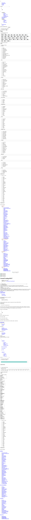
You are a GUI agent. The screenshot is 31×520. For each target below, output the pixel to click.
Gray (3, 199)
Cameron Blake (4, 500)
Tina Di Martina (6, 265)
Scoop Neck (4, 149)
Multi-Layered (4, 83)
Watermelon (4, 191)
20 (12, 36)
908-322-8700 (2, 322)
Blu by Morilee (5, 213)
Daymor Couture (6, 254)
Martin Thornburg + (6, 245)
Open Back (4, 84)
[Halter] (2, 405)
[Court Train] (2, 403)
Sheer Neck (4, 150)
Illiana (4, 257)
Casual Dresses (5, 49)
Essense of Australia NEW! (7, 208)
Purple (3, 430)
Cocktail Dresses (5, 50)
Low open (4, 93)
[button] (3, 12)
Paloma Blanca (5, 230)
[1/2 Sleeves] (2, 412)
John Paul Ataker (6, 259)
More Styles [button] (2, 514)
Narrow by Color (4, 175)
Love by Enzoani (6, 224)
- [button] (2, 252)
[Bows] (2, 395)
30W (11, 39)
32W (15, 39)
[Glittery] (1, 390)
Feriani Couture (6, 255)
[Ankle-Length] (2, 401)
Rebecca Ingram (6, 233)
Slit (3, 87)
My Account (3, 2)
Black (3, 443)
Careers (3, 349)
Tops (3, 74)
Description (3, 294)
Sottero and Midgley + (5, 496)
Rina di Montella (6, 263)
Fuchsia (4, 190)
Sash (3, 114)
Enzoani (5, 218)
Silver (3, 200)
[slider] (27, 361)
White (3, 201)
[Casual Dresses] (3, 377)
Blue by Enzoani (6, 214)
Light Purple (4, 187)
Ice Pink (4, 188)
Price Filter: (3, 29)
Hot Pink (4, 434)
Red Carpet (4, 57)
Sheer (3, 94)
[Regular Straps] (2, 416)
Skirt (3, 72)
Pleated (4, 85)
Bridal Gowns (5, 268)
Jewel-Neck (4, 144)
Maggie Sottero (5, 226)
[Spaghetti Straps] (2, 417)
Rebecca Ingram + (6, 248)
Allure (4, 209)
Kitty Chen (5, 222)
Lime (3, 180)
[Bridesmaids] (3, 376)
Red (3, 193)
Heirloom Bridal (4, 465)
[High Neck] (2, 406)
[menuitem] (16, 2)
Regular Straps (4, 170)
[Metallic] (1, 391)
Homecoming (4, 54)
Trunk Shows (3, 348)
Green (3, 179)
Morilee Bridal (5, 229)
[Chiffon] (1, 398)
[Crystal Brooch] (2, 396)
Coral (3, 194)
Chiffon (4, 119)
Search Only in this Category (5, 28)
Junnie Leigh (5, 261)
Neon (3, 101)
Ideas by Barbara (6, 256)
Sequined (4, 125)
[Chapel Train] (2, 402)
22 (15, 36)
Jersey (3, 121)
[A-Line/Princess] (2, 408)
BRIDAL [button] (1, 451)
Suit (3, 73)
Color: (1, 284)
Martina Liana (4, 473)
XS (22, 39)
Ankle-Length (4, 131)
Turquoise (4, 181)
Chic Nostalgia (5, 216)
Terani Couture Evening (7, 264)
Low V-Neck (4, 145)
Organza (4, 123)
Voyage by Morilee (6, 237)
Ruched (4, 86)
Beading (4, 107)
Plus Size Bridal (6, 269)
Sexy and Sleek (5, 70)
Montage (5, 262)
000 (2, 369)
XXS (18, 39)
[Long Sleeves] (2, 413)
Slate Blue (4, 183)
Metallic (4, 100)
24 (18, 36)
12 (13, 369)
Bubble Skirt (4, 79)
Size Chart (1, 291)
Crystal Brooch (5, 108)
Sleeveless (4, 166)
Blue (3, 184)
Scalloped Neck (5, 148)
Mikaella (5, 228)
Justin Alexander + (6, 243)
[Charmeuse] (1, 397)
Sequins (4, 115)
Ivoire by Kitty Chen (6, 220)
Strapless (4, 151)
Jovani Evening (6, 260)
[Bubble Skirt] (2, 383)
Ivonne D (5, 258)
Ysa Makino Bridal (6, 238)
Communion (4, 51)
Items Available (4, 295)
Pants (3, 68)
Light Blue (4, 182)
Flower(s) (4, 111)
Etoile (4, 219)
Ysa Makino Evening (6, 266)
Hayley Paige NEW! (6, 207)
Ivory (3, 195)
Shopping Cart (4, 3)
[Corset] (2, 385)
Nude (3, 196)
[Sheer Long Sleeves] (2, 414)
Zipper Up (4, 95)
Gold (3, 197)
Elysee (3, 462)
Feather (4, 110)
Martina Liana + (6, 246)
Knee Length (4, 135)
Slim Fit (4, 158)
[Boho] (2, 380)
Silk (3, 126)
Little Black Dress (5, 65)
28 (26, 369)
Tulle (3, 127)
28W (7, 39)
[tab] (16, 222)
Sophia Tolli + (5, 249)
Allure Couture (5, 210)
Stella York (5, 235)
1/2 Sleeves (4, 162)
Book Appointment (4, 346)
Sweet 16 (4, 58)
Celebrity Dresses (5, 80)
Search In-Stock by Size (5, 32)
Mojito (3, 177)
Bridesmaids (4, 48)
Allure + (5, 240)
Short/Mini (4, 136)
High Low (4, 82)
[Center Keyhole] (2, 384)
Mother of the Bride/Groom (6, 55)
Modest (4, 67)
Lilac (3, 186)
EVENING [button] (1, 498)
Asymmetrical (4, 132)
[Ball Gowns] (2, 379)
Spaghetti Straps (5, 171)
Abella (3, 454)
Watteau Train (4, 138)
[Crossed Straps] (2, 387)
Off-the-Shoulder (5, 146)
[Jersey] (1, 399)
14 (15, 369)
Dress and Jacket (5, 63)
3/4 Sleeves (4, 163)
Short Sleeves (4, 165)
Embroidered (4, 109)
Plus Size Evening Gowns (7, 270)
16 (6, 36)
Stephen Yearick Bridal (5, 481)
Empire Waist (4, 157)
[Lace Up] (2, 388)
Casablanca (5, 215)
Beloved (5, 212)
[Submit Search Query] (9, 357)
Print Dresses (4, 69)
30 (28, 36)
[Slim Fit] (2, 410)
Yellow (4, 421)
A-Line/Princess (5, 156)
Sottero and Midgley (6, 234)
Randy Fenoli (5, 232)
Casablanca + (5, 241)
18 (9, 36)
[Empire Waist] (2, 409)
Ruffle (3, 113)
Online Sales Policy (2, 292)
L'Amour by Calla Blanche (7, 223)
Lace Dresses (4, 64)
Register (3, 4)
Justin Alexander (6, 221)
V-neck (4, 152)
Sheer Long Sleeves (5, 164)
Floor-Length (4, 134)
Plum (3, 192)
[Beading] (2, 394)
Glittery (4, 99)
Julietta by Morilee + (6, 242)
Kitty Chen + (5, 244)
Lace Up (4, 92)
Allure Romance (6, 211)
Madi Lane (5, 225)
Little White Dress (5, 66)
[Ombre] (1, 392)
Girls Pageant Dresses (5, 53)
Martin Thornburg (6, 227)
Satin (3, 124)
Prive (4, 231)
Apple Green (4, 178)
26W (3, 39)
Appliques (4, 106)
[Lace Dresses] (2, 381)
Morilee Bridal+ (6, 247)
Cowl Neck (4, 142)
